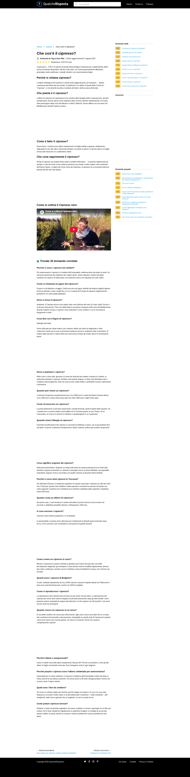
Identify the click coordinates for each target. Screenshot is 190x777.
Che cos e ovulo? (128, 183)
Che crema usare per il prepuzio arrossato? (137, 217)
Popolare (149, 4)
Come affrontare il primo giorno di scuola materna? (136, 198)
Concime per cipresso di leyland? (133, 48)
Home (39, 47)
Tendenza (139, 4)
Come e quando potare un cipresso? (135, 77)
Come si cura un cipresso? (131, 69)
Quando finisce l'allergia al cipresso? (134, 65)
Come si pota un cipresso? (131, 82)
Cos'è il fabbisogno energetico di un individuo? (134, 208)
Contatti (133, 762)
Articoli (129, 4)
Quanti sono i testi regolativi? (132, 174)
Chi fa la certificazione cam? (132, 213)
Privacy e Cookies (146, 762)
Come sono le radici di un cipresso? (134, 86)
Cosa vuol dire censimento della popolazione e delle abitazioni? (137, 192)
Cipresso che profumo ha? (100, 753)
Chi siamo (122, 762)
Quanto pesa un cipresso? (131, 61)
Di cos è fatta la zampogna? (132, 187)
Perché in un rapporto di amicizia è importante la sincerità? (134, 203)
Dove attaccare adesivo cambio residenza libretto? (56, 753)
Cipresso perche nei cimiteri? (132, 52)
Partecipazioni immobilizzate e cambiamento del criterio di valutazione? (137, 179)
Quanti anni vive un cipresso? (132, 73)
